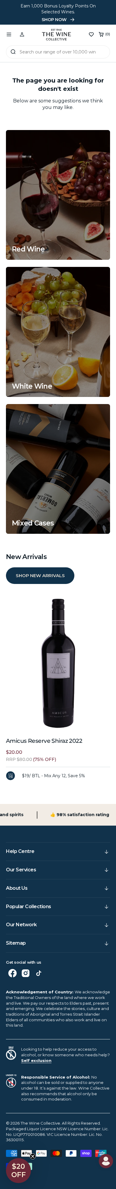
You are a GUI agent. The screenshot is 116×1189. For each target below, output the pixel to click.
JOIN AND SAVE (87, 628)
